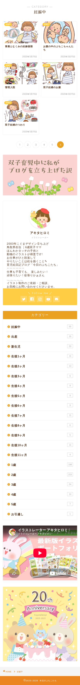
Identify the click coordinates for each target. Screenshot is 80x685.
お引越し (41, 514)
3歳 (41, 484)
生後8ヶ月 (41, 425)
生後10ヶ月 (41, 445)
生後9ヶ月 (41, 435)
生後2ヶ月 (41, 366)
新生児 (41, 346)
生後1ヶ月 (41, 356)
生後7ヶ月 (41, 415)
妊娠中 (41, 326)
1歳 (41, 464)
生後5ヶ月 (41, 395)
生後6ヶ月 (41, 405)
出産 (41, 336)
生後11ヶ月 (41, 455)
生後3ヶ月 (41, 376)
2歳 (41, 474)
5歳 (41, 504)
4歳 (41, 494)
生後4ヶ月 (41, 386)
